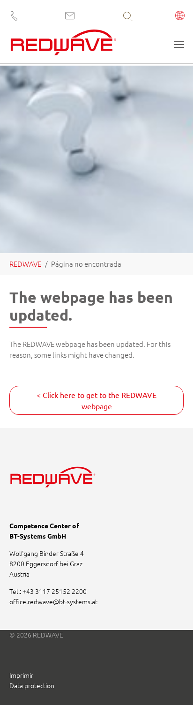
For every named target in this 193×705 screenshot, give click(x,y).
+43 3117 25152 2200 (54, 591)
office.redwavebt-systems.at (53, 601)
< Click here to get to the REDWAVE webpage (96, 400)
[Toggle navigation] (179, 44)
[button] (180, 16)
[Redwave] (63, 45)
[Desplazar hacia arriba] (173, 685)
